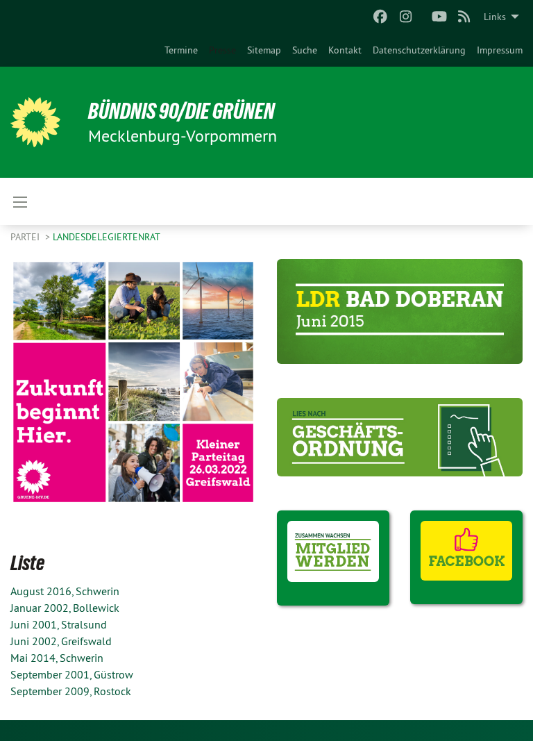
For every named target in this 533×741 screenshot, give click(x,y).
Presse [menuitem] (222, 50)
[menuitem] (181, 50)
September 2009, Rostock (70, 691)
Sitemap (264, 50)
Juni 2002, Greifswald (61, 641)
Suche (304, 50)
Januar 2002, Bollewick (64, 608)
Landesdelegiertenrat (106, 237)
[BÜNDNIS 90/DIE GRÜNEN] (35, 122)
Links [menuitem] (495, 16)
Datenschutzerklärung (419, 50)
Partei (26, 237)
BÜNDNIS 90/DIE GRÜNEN (181, 111)
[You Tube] (439, 16)
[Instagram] (405, 16)
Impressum (500, 50)
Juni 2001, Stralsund (58, 624)
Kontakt (345, 50)
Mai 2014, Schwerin (56, 658)
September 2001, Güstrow (71, 674)
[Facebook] (380, 16)
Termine (181, 50)
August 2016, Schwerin (64, 591)
